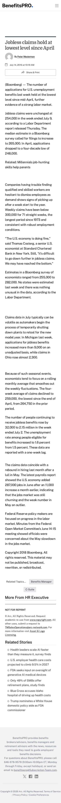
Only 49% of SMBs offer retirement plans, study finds (26, 683)
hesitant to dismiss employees (26, 195)
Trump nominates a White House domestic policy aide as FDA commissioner (30, 705)
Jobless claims (15, 113)
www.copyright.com (40, 619)
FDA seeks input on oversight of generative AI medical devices (29, 672)
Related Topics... (16, 581)
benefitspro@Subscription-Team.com (35, 770)
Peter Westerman (26, 56)
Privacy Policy (20, 795)
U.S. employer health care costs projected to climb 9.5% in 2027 (29, 662)
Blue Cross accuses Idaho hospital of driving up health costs (29, 693)
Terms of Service (52, 791)
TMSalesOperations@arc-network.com (26, 627)
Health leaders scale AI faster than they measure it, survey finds (29, 652)
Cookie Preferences (39, 795)
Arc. (21, 791)
